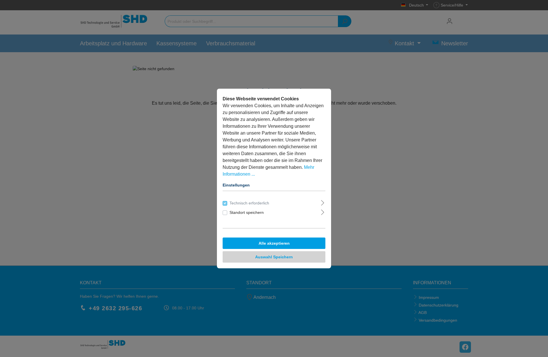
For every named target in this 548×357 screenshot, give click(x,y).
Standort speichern (246, 212)
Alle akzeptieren (274, 243)
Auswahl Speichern (274, 257)
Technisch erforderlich (249, 203)
